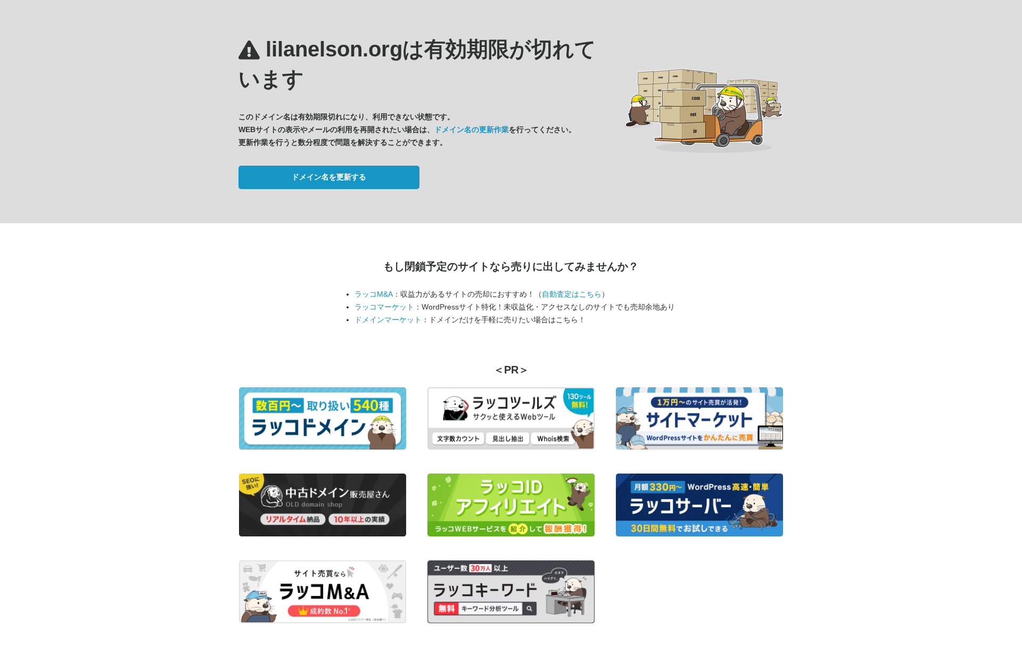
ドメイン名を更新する (329, 177)
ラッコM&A (374, 294)
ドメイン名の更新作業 (471, 129)
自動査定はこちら (571, 294)
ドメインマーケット (388, 319)
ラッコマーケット (384, 307)
